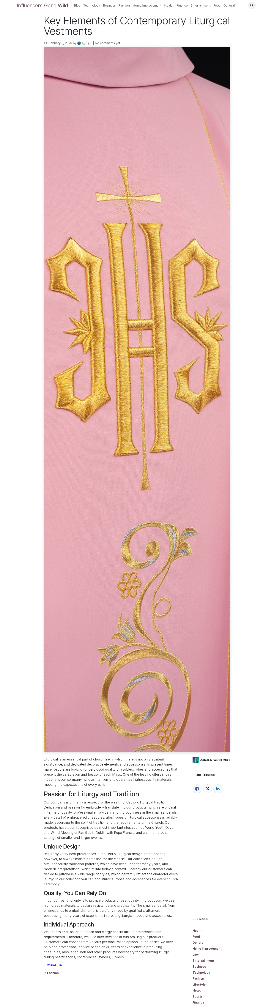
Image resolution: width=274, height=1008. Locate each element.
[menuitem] (77, 5)
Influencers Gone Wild (42, 5)
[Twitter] (207, 788)
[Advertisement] (211, 860)
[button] (252, 5)
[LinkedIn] (217, 788)
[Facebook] (197, 788)
